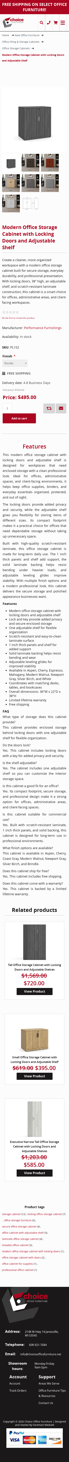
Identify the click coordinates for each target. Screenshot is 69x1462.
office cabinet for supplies (17, 1263)
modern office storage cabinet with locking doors (31, 1251)
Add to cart (19, 418)
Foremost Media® (43, 1425)
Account (14, 1383)
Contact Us (46, 1403)
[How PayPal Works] (34, 1438)
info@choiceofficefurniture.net (40, 1354)
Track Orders (18, 1391)
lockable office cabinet (15, 1245)
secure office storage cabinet (19, 1226)
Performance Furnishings (43, 328)
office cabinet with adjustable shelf (23, 1232)
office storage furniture (17, 1220)
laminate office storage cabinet (20, 1239)
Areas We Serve (49, 1383)
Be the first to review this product (18, 317)
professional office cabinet (17, 1270)
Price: (10, 397)
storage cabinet (11, 1214)
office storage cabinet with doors (21, 1257)
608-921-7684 (38, 1345)
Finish (7, 356)
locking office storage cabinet (44, 1214)
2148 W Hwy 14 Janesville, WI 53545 (42, 1333)
